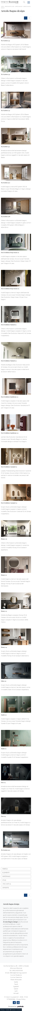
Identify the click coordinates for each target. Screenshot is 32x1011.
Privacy (3, 1009)
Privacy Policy (20, 999)
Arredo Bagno (18, 6)
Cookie (7, 1009)
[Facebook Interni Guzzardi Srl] (14, 1002)
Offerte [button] (5, 888)
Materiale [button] (6, 876)
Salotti (16, 989)
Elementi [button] (6, 872)
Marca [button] (5, 869)
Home (2, 6)
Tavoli (16, 984)
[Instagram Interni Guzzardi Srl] (18, 1002)
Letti (16, 991)
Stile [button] (4, 880)
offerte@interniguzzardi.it (18, 973)
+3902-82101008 (17, 970)
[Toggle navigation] (28, 2)
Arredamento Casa (9, 6)
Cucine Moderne (16, 975)
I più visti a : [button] (6, 884)
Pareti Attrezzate (16, 979)
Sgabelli (16, 986)
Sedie (16, 982)
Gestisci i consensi (16, 1009)
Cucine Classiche (16, 977)
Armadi (16, 993)
